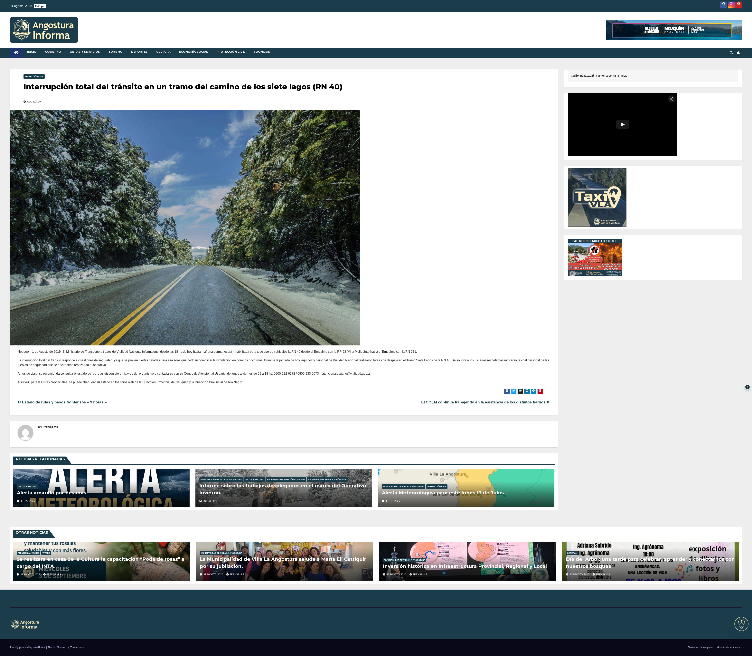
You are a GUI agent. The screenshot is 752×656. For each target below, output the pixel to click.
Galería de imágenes (729, 647)
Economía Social (193, 51)
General (572, 553)
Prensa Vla (50, 427)
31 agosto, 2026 (30, 574)
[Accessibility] (741, 624)
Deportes (139, 51)
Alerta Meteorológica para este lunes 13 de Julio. (443, 493)
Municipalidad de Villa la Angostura (221, 479)
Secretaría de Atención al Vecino (286, 479)
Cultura (163, 51)
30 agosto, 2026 (580, 574)
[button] (731, 52)
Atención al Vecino (28, 553)
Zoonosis (262, 51)
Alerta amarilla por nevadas (51, 493)
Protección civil (231, 51)
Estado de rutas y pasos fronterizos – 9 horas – (64, 402)
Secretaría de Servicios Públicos (327, 479)
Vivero (46, 553)
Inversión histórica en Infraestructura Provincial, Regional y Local (465, 566)
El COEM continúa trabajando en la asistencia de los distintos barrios (484, 402)
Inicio (31, 51)
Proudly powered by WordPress (28, 647)
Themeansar (77, 647)
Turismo (115, 51)
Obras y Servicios (85, 51)
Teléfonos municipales (700, 647)
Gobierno (53, 51)
